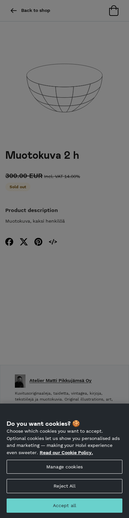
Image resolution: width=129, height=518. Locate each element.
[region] (64, 461)
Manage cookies (64, 466)
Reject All (64, 486)
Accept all (64, 505)
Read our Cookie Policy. (66, 452)
